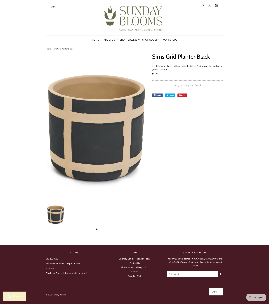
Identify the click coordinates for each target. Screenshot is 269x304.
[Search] (201, 5)
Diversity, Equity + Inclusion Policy (134, 258)
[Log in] (208, 5)
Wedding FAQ (134, 276)
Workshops (170, 39)
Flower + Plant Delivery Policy (134, 267)
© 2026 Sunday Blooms (56, 294)
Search (134, 271)
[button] (55, 6)
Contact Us (135, 263)
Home (95, 39)
